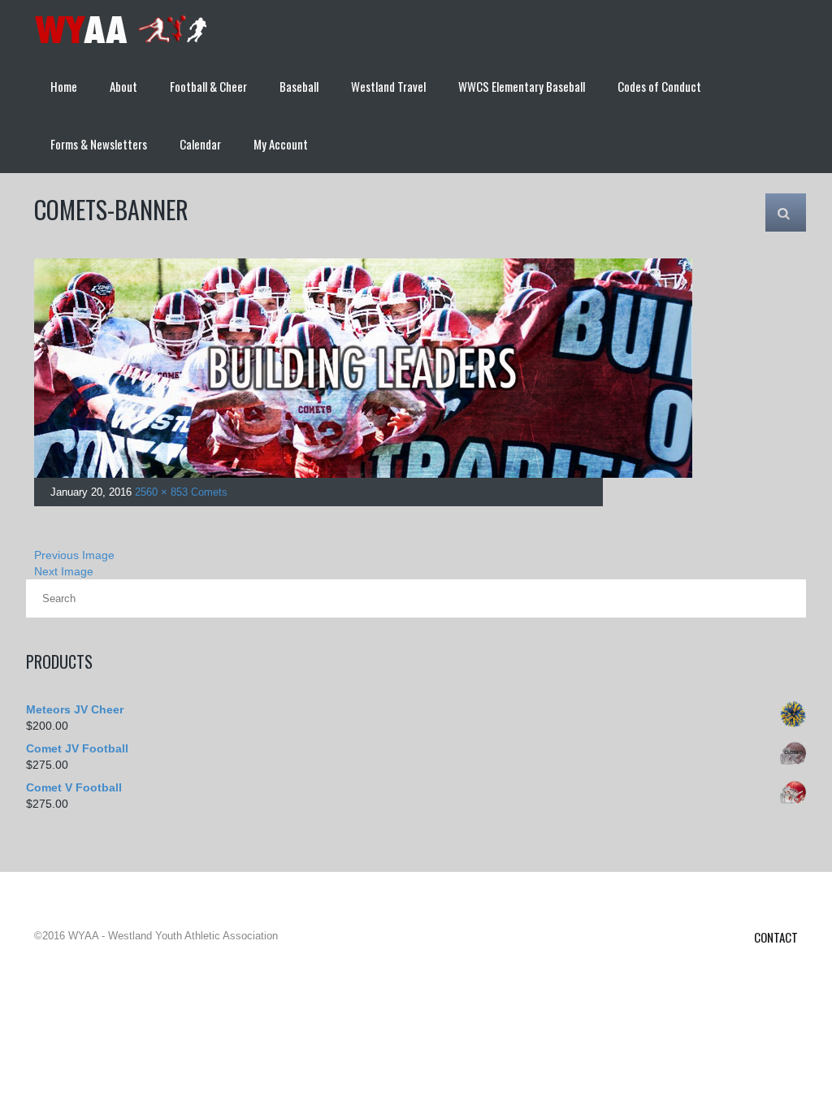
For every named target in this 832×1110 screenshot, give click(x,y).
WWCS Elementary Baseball (521, 86)
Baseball (299, 86)
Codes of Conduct (659, 86)
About (123, 86)
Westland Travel (388, 86)
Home (63, 86)
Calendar (200, 144)
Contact (776, 937)
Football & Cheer (208, 86)
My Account (281, 144)
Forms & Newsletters (98, 144)
